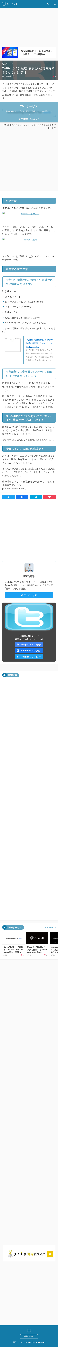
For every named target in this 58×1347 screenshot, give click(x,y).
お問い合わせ (29, 1336)
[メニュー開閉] (54, 4)
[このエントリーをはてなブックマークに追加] (36, 497)
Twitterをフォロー (31, 656)
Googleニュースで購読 (31, 644)
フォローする (30, 595)
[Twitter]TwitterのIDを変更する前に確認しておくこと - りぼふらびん (39, 343)
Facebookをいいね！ (31, 650)
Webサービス (7, 64)
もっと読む (49, 927)
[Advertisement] (29, 160)
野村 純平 (29, 576)
